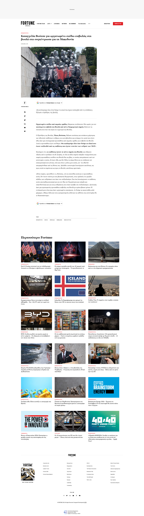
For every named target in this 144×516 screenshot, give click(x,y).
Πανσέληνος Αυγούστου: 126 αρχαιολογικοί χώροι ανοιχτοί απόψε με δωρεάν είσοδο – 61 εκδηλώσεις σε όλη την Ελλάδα (103, 336)
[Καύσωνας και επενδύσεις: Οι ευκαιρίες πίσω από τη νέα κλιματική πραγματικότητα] (103, 252)
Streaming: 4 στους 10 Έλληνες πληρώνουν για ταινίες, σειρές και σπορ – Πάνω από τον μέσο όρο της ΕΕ (103, 370)
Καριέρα (68, 479)
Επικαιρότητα (69, 463)
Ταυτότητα (113, 466)
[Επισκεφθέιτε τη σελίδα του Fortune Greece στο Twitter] (66, 495)
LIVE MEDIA (56, 23)
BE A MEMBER (72, 23)
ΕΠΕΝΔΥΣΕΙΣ (91, 264)
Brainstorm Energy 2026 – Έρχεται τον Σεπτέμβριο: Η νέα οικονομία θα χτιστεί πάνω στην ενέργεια (103, 403)
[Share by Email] (25, 127)
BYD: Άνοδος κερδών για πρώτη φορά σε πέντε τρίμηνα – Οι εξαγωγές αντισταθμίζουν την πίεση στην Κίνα (35, 336)
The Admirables (82, 23)
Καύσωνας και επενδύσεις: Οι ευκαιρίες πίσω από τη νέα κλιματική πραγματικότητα (103, 267)
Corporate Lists (46, 463)
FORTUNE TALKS (41, 23)
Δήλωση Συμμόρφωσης (115, 468)
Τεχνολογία (69, 471)
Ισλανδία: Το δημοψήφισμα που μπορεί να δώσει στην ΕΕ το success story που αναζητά (69, 301)
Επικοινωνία (113, 471)
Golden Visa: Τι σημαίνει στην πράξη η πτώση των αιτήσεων (103, 301)
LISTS (48, 23)
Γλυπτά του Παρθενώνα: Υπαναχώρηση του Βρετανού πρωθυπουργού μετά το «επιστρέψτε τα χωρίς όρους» (70, 403)
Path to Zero (89, 479)
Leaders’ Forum (46, 468)
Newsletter (113, 474)
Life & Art (68, 468)
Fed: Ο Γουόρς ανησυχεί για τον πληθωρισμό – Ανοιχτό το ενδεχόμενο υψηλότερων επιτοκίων (36, 267)
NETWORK (64, 23)
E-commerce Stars (90, 474)
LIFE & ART (57, 433)
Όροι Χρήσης (113, 479)
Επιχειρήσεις (69, 466)
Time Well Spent (90, 477)
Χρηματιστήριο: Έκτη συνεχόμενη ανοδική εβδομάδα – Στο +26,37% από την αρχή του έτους (35, 302)
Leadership (69, 482)
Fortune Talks (45, 471)
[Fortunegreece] (27, 25)
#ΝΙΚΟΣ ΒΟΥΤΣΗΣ (67, 220)
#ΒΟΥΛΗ (46, 220)
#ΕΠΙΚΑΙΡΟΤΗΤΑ (39, 220)
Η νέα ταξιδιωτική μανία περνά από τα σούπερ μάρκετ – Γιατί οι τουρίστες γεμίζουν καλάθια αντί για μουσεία (70, 336)
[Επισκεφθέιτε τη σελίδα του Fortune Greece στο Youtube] (73, 496)
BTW (85, 502)
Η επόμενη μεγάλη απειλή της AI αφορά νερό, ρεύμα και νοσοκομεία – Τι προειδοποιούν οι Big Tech (70, 268)
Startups (68, 477)
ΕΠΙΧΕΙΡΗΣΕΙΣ (24, 332)
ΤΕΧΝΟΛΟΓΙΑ (58, 264)
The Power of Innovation (91, 468)
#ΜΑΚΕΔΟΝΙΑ (59, 220)
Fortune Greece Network (47, 474)
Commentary (69, 485)
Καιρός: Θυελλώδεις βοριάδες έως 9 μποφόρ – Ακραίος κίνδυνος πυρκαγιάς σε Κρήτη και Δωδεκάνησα (36, 370)
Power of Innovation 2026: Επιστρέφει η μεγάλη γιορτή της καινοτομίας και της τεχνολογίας (34, 437)
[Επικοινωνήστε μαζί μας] (79, 495)
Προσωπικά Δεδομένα (115, 482)
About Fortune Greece (115, 463)
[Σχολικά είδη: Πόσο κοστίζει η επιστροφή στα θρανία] (36, 387)
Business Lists (46, 466)
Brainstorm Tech (90, 471)
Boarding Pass (89, 466)
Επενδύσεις (69, 474)
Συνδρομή (113, 477)
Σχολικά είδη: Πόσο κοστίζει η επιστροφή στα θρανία (36, 402)
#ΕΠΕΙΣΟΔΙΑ (52, 220)
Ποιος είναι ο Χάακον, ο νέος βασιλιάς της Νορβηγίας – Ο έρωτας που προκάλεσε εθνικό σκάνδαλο (70, 370)
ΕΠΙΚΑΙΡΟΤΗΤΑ (24, 33)
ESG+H (88, 463)
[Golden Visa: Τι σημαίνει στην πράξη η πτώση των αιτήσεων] (103, 286)
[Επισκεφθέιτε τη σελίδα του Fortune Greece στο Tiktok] (76, 495)
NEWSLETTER (118, 23)
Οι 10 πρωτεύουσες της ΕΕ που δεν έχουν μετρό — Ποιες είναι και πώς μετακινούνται (69, 436)
